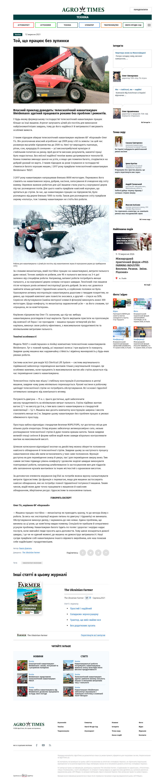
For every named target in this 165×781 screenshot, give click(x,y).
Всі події (147, 285)
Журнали (142, 731)
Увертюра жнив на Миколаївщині (130, 53)
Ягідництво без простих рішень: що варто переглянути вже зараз (130, 171)
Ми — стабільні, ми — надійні (128, 89)
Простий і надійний (81, 608)
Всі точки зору (145, 219)
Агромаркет (24, 25)
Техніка (67, 25)
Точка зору (116, 731)
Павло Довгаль (25, 548)
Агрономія (45, 25)
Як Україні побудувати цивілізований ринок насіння (131, 150)
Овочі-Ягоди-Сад (133, 25)
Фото (141, 723)
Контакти (142, 735)
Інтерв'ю (115, 727)
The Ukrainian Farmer (31, 553)
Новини (115, 723)
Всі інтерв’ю (145, 122)
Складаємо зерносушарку (84, 614)
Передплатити (141, 10)
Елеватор (89, 25)
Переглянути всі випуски (93, 635)
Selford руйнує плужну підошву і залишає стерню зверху (129, 192)
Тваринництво (111, 25)
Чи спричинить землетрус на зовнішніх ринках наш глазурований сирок (131, 212)
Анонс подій (117, 735)
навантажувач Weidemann (32, 563)
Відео (141, 727)
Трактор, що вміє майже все (85, 619)
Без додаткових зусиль (82, 625)
